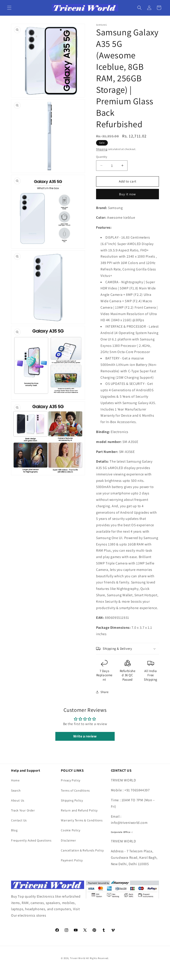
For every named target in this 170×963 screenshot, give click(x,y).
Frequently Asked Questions (31, 840)
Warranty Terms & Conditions (81, 820)
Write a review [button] (85, 736)
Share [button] (104, 692)
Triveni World (77, 958)
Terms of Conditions (75, 790)
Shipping (101, 149)
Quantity (101, 157)
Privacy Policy (70, 780)
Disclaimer (68, 840)
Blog (14, 830)
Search (16, 790)
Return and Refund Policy (79, 810)
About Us (17, 800)
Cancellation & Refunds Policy (82, 850)
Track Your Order (23, 810)
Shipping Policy (72, 800)
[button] (9, 8)
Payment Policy (72, 860)
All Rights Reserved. (97, 958)
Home (15, 780)
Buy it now (127, 194)
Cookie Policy (70, 830)
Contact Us (19, 820)
